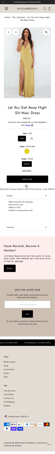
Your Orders (9, 394)
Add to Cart (27, 179)
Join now (19, 261)
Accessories (9, 369)
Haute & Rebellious (28, 443)
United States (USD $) (17, 416)
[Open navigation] (6, 8)
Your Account (9, 391)
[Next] (15, 32)
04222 (27, 164)
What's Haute (9, 362)
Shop (6, 366)
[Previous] (8, 32)
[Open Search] (44, 8)
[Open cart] (49, 8)
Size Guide (26, 170)
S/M (22, 138)
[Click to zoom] (46, 32)
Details (10, 196)
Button (10, 268)
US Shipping (9, 402)
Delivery (10, 227)
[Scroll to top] (49, 445)
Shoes (6, 373)
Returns (7, 406)
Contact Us (8, 398)
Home (7, 17)
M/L (33, 138)
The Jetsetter (18, 17)
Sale (6, 377)
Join (27, 314)
